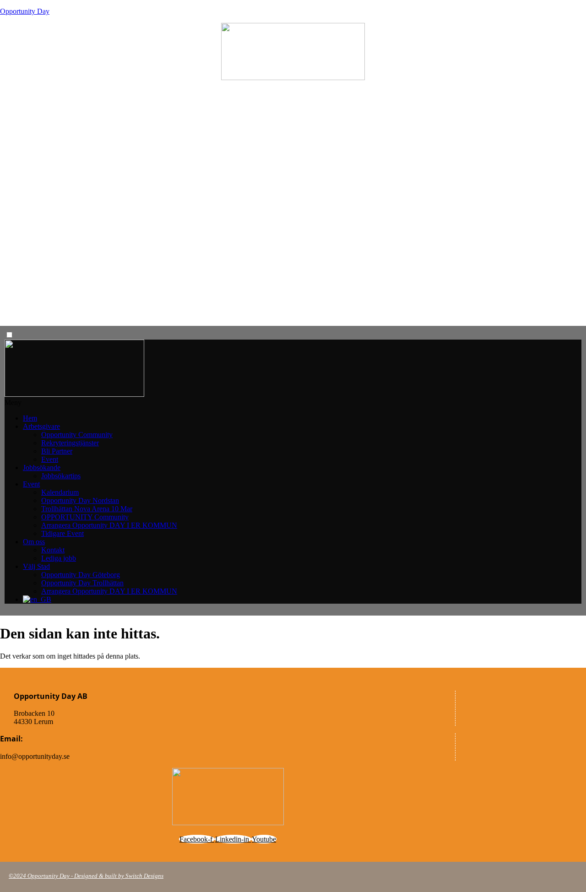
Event (49, 459)
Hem (30, 418)
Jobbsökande (41, 467)
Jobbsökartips (61, 476)
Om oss (34, 542)
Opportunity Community (77, 434)
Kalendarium (60, 492)
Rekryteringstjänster (70, 443)
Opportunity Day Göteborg (80, 574)
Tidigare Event (62, 533)
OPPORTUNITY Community (85, 517)
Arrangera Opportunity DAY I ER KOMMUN (109, 525)
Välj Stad (36, 566)
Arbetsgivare (41, 426)
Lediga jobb (58, 558)
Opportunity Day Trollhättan (82, 583)
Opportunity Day (24, 11)
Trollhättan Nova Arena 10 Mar (86, 509)
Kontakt (53, 550)
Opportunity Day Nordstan (80, 500)
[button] (293, 403)
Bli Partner (56, 451)
